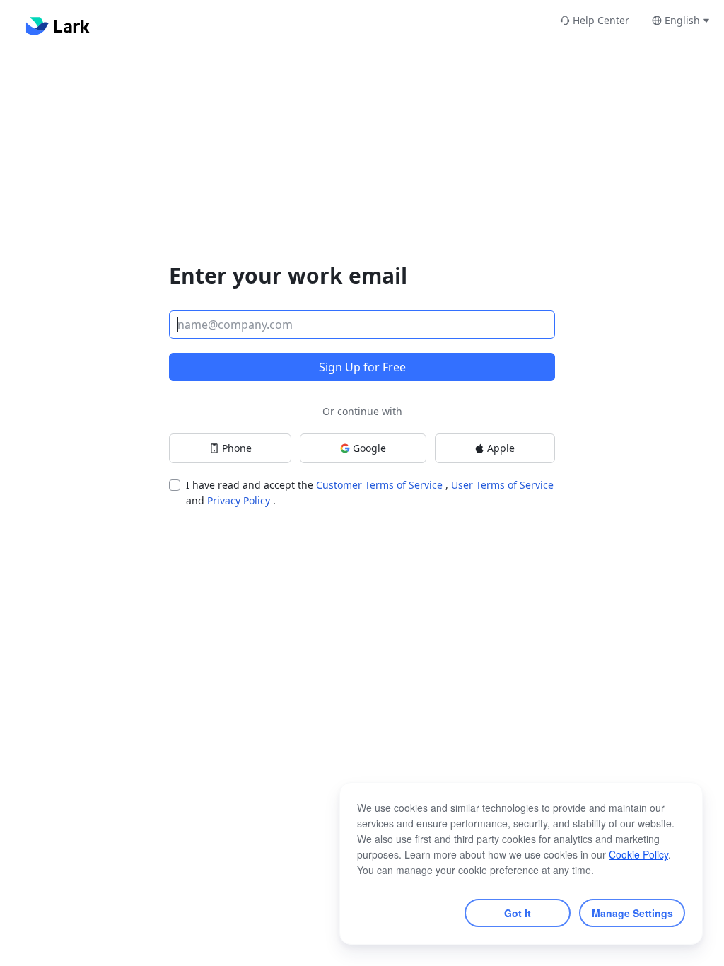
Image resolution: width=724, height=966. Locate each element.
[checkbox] (174, 485)
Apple (501, 448)
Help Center (601, 20)
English (682, 20)
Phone (237, 448)
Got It (517, 913)
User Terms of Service (502, 484)
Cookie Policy (638, 854)
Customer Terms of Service (380, 484)
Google (369, 448)
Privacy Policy (240, 500)
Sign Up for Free (362, 367)
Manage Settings (632, 913)
